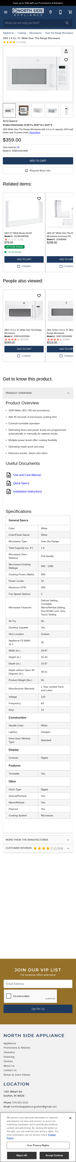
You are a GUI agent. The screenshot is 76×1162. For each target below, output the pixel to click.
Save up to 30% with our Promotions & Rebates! (38, 3)
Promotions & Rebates (17, 1047)
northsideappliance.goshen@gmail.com (34, 1106)
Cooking (22, 33)
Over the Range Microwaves (59, 33)
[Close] (70, 1118)
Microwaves (36, 33)
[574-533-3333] (60, 12)
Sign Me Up (38, 1008)
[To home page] (28, 12)
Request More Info (40, 170)
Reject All (21, 1155)
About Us (9, 1065)
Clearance (9, 1052)
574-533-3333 (20, 1102)
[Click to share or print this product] (66, 51)
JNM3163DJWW (20, 151)
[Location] (50, 12)
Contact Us (10, 1070)
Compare (26, 266)
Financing (9, 1056)
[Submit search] (67, 23)
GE (18, 147)
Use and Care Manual (27, 474)
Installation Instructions (27, 491)
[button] (5, 12)
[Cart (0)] (70, 12)
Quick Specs (21, 483)
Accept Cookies (54, 1155)
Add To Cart (38, 160)
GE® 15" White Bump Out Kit (18, 233)
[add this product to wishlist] (66, 60)
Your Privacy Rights (38, 1145)
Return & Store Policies (17, 1074)
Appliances (8, 33)
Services (8, 1061)
